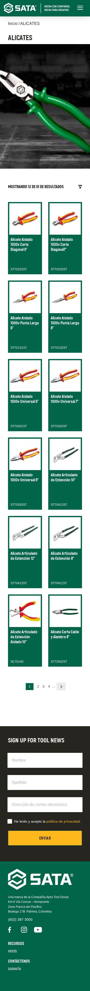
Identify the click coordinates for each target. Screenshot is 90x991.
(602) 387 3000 (20, 919)
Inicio (13, 23)
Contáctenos (19, 961)
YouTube (37, 930)
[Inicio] (39, 8)
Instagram (24, 930)
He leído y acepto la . (47, 821)
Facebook (11, 930)
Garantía (14, 969)
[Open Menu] (80, 8)
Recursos (16, 943)
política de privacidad (63, 821)
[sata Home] (40, 888)
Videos (12, 951)
